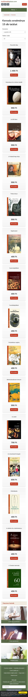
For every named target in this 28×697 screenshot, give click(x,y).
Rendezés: (5, 29)
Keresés (13, 15)
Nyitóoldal (6, 15)
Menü (13, 10)
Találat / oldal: (6, 36)
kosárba (14, 75)
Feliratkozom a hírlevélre (14, 690)
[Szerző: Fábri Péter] (14, 58)
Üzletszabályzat (14, 670)
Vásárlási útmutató (19, 668)
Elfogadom (23, 692)
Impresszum (14, 675)
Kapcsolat (21, 673)
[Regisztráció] (5, 4)
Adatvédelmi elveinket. (16, 695)
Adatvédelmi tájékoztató (10, 673)
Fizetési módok (8, 668)
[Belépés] (2, 4)
